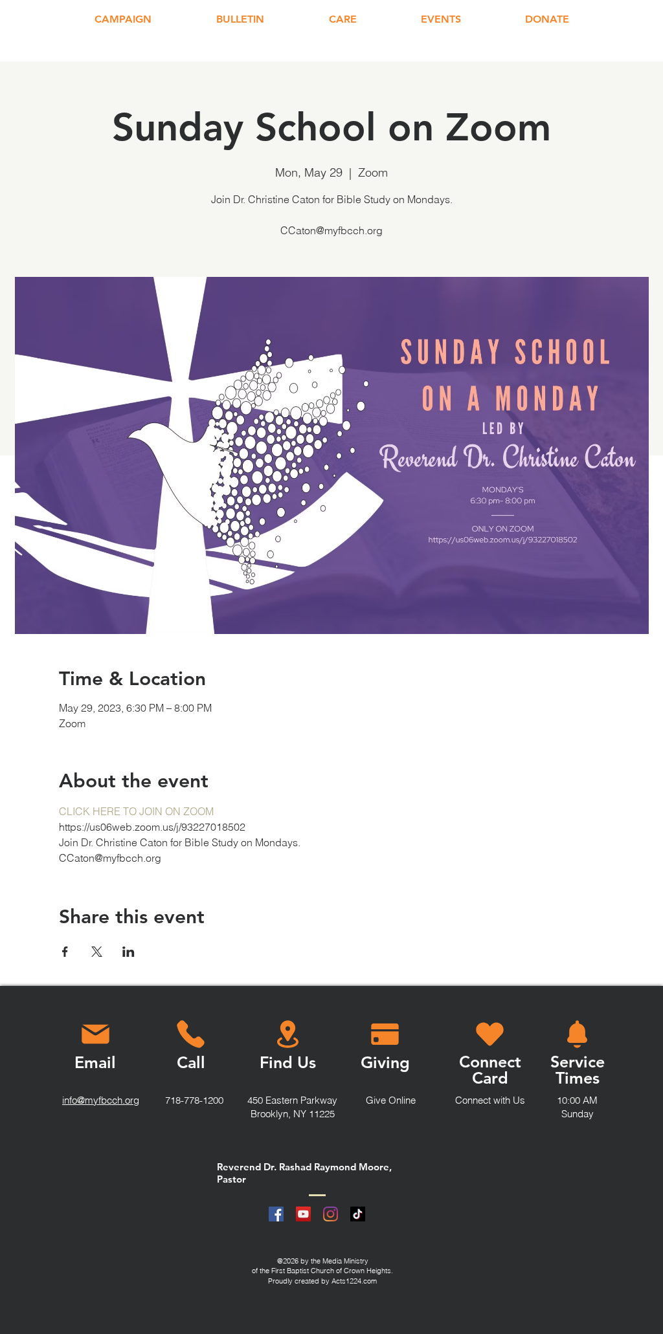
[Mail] (95, 1033)
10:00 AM (577, 1100)
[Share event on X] (97, 951)
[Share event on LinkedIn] (128, 951)
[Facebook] (276, 1214)
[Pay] (384, 1033)
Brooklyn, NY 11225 (293, 1114)
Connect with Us (490, 1100)
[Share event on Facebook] (65, 951)
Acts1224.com (354, 1280)
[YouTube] (303, 1214)
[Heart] (489, 1033)
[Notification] (577, 1033)
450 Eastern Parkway (292, 1100)
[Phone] (190, 1033)
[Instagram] (330, 1214)
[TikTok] (357, 1214)
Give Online (391, 1100)
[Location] (287, 1034)
